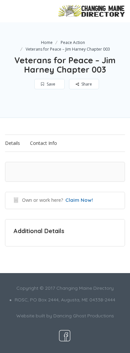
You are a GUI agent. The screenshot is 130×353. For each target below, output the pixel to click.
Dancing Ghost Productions (83, 316)
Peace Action (73, 42)
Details (12, 143)
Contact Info (43, 143)
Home (47, 42)
